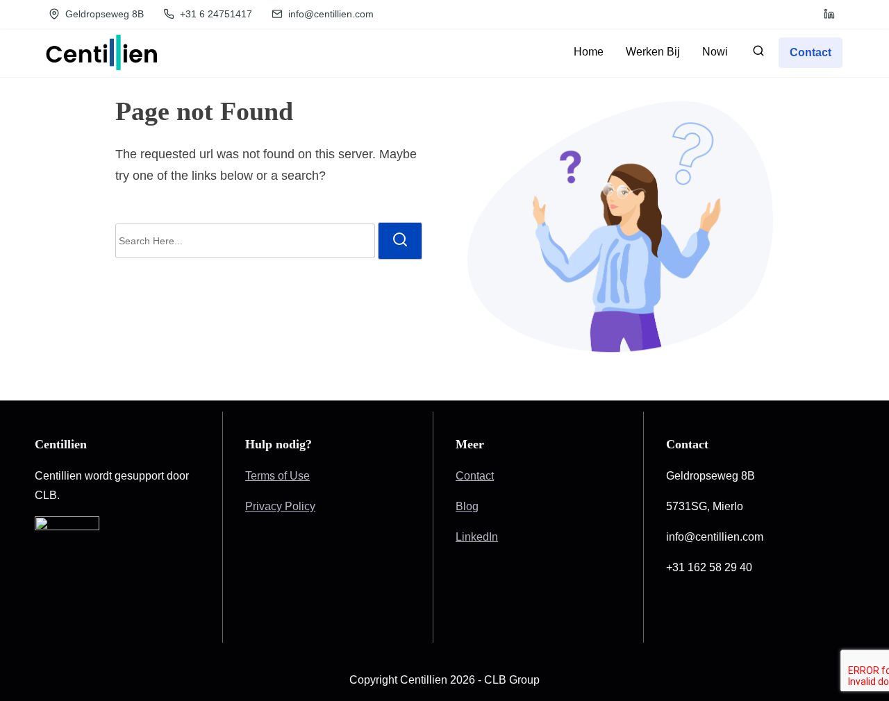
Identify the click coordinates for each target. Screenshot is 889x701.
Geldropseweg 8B (103, 13)
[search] (758, 54)
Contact (475, 476)
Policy (300, 506)
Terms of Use (277, 476)
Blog (467, 506)
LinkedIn (477, 537)
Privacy (265, 506)
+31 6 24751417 (214, 13)
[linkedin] (829, 14)
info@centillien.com (329, 13)
